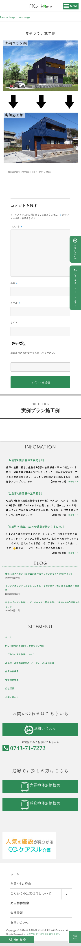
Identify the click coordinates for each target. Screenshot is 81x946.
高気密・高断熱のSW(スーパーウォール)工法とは (29, 663)
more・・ (73, 481)
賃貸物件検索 (12, 680)
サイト (14, 322)
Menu (74, 6)
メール (15, 302)
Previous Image (7, 17)
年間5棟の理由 (20, 883)
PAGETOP (75, 937)
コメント (17, 226)
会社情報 (9, 688)
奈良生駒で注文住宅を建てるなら (43, 934)
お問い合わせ (75, 252)
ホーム (8, 637)
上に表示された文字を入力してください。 (33, 352)
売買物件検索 (12, 671)
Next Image (24, 17)
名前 (14, 282)
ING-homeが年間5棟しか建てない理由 (24, 646)
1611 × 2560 (44, 172)
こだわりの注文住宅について (19, 654)
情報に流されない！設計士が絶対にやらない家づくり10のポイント (39, 574)
